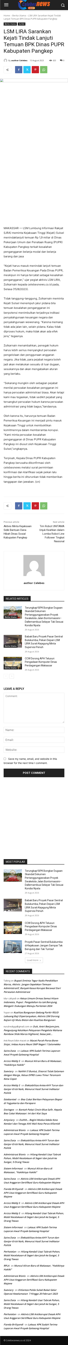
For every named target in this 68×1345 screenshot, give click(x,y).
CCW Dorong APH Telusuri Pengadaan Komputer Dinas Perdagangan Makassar (41, 662)
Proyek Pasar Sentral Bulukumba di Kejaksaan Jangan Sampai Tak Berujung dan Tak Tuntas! (44, 945)
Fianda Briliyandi (13, 1189)
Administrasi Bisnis (14, 1130)
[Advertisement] (34, 816)
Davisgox (9, 1109)
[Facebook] (18, 69)
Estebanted (10, 1099)
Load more (32, 960)
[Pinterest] (35, 69)
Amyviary (9, 1119)
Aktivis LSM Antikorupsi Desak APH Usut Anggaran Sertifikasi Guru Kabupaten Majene (33, 1192)
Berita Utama (19, 15)
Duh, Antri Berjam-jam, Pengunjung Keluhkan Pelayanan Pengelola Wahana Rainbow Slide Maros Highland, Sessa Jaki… (33, 1030)
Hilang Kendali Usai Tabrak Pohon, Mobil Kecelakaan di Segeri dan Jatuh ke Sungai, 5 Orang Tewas (32, 1158)
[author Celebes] (6, 60)
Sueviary (8, 1071)
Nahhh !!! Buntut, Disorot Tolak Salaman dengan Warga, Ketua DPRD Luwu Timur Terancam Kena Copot (34, 1075)
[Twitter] (27, 69)
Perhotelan (10, 1251)
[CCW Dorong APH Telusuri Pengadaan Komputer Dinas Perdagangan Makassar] (13, 663)
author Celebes (19, 60)
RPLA (6, 1265)
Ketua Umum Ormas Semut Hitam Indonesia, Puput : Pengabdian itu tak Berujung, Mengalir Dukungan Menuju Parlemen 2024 (31, 1002)
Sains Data (10, 1050)
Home (7, 15)
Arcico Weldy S (12, 1061)
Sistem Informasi (13, 1168)
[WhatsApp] (43, 69)
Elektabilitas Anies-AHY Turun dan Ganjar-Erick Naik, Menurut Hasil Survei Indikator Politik (33, 1089)
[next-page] (11, 676)
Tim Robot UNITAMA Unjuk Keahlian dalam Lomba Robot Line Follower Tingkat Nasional (51, 534)
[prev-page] (6, 676)
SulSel (21, 24)
